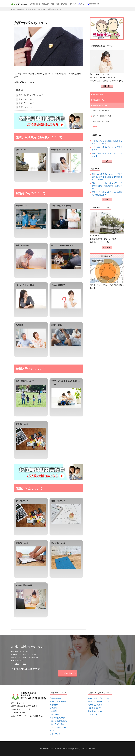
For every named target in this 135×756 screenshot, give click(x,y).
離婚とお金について (24, 107)
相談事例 (53, 711)
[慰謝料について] (31, 556)
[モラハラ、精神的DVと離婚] (66, 259)
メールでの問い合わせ (59, 727)
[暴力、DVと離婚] (31, 259)
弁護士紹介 (45, 4)
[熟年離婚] (31, 338)
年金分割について (58, 543)
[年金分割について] (66, 557)
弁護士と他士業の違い (59, 721)
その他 (95, 127)
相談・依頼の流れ (62, 4)
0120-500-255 (94, 4)
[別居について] (31, 162)
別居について (21, 150)
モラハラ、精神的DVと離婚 (62, 245)
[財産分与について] (66, 514)
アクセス (73, 4)
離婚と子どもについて (25, 103)
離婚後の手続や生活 (24, 585)
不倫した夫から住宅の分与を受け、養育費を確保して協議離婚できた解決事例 (107, 185)
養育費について (22, 424)
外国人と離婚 (56, 325)
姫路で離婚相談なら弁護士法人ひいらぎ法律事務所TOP (29, 9)
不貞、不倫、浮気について (99, 698)
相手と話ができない (96, 705)
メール (82, 4)
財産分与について (58, 501)
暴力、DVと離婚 (22, 245)
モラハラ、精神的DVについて (100, 701)
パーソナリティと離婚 (25, 285)
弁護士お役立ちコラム (54, 9)
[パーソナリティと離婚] (31, 298)
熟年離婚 (19, 325)
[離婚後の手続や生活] (31, 599)
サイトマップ (55, 734)
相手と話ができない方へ (101, 121)
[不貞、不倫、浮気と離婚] (66, 219)
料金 (52, 4)
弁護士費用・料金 (99, 100)
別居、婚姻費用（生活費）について (30, 95)
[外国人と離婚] (66, 337)
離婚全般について (23, 206)
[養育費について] (31, 439)
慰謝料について (22, 543)
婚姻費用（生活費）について (62, 150)
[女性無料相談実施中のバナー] (48, 127)
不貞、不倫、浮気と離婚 (61, 206)
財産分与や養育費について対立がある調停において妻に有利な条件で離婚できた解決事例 (107, 176)
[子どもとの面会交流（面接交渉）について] (66, 398)
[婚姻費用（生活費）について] (66, 163)
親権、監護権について (25, 381)
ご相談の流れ (106, 86)
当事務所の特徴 (35, 4)
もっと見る (106, 161)
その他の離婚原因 (58, 285)
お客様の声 (54, 705)
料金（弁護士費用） (58, 718)
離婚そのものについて (25, 99)
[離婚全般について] (31, 219)
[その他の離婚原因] (66, 298)
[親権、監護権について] (31, 396)
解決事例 (53, 708)
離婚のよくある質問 (58, 701)
